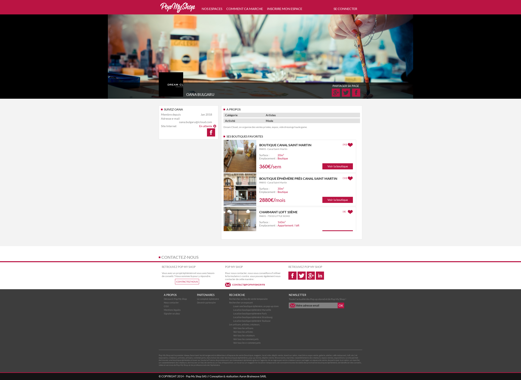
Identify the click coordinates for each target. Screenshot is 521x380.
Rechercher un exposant (241, 302)
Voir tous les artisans (243, 328)
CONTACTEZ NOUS (187, 281)
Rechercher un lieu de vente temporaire (248, 299)
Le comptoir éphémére (208, 299)
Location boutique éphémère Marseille (252, 310)
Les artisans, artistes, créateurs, (244, 324)
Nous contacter (171, 302)
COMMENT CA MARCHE (244, 9)
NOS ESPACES (212, 9)
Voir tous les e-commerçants (247, 342)
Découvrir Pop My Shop (175, 299)
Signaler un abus (172, 313)
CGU (166, 306)
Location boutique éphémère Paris (250, 313)
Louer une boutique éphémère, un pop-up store (256, 306)
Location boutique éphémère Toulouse (251, 320)
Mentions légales (172, 310)
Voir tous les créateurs (244, 335)
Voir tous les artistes (243, 331)
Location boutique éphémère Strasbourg (253, 317)
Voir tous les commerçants (246, 339)
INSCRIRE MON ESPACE (284, 9)
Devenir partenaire (206, 302)
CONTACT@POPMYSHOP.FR (248, 284)
